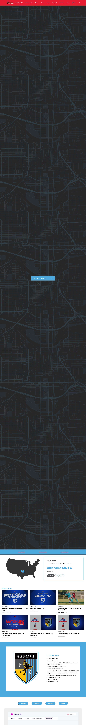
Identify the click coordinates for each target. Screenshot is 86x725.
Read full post (5, 612)
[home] (10, 3)
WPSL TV (73, 3)
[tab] (23, 703)
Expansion (61, 2)
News (68, 2)
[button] (19, 2)
